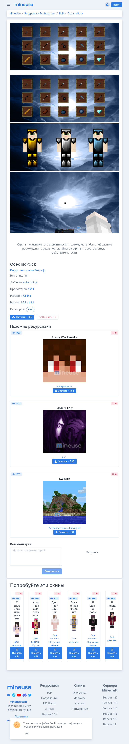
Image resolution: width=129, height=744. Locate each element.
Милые (54, 645)
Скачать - (24, 317)
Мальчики (80, 692)
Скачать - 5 (17, 654)
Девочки (79, 698)
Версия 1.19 (109, 703)
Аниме (49, 709)
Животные (54, 641)
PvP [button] (30, 309)
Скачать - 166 (65, 390)
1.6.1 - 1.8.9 (27, 302)
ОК (26, 733)
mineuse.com (18, 702)
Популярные (49, 698)
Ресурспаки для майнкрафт (28, 270)
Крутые (36, 645)
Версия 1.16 (109, 713)
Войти (116, 4)
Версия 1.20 (109, 697)
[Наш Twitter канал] (30, 695)
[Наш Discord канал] (24, 695)
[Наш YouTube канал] (19, 695)
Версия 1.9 (110, 719)
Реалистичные (61, 527)
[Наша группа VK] (9, 695)
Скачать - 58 (66, 532)
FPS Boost (49, 703)
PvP (58, 386)
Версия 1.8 (110, 724)
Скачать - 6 (55, 654)
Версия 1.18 (109, 708)
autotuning (30, 282)
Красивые (66, 386)
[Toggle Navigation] (8, 4)
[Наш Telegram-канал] (13, 695)
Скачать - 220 (65, 461)
